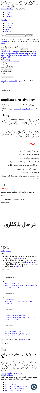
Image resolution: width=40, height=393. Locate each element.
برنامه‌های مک (9, 23)
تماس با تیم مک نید (11, 384)
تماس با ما (8, 16)
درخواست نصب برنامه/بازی (14, 388)
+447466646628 (6, 9)
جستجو (3, 35)
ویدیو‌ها (7, 29)
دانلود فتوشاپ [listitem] (5, 57)
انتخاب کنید (9, 67)
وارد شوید (23, 339)
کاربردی (25, 109)
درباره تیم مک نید (10, 382)
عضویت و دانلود (6, 251)
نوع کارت (4, 63)
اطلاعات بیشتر (6, 6)
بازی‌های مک (9, 25)
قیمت (3, 73)
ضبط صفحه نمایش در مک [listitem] (17, 55)
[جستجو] (29, 35)
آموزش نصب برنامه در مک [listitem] (24, 53)
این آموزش (21, 258)
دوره (2, 71)
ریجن (2, 67)
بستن (3, 350)
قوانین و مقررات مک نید (13, 390)
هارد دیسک (17, 109)
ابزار (20, 81)
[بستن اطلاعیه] (13, 6)
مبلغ (2, 69)
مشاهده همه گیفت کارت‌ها (10, 61)
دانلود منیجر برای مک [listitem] (8, 53)
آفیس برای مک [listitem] (31, 55)
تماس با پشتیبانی (6, 373)
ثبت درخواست (17, 373)
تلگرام (7, 14)
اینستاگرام (8, 12)
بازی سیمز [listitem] (4, 55)
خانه (10, 81)
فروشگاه (8, 31)
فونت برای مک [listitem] (13, 51)
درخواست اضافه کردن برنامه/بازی (16, 386)
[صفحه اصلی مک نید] (4, 20)
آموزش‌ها (8, 27)
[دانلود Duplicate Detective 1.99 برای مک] (6, 94)
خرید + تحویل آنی (7, 77)
